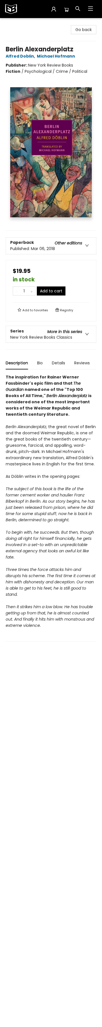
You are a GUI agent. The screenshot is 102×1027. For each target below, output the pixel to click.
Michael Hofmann (56, 56)
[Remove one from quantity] (16, 291)
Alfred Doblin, (21, 56)
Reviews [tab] (82, 363)
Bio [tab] (40, 363)
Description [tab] (17, 363)
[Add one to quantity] (31, 291)
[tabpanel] (51, 508)
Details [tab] (58, 363)
